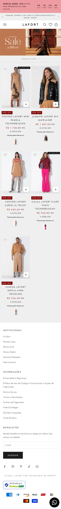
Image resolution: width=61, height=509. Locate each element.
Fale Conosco (9, 362)
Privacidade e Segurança (14, 378)
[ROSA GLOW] (45, 227)
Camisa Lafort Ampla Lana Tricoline (16, 290)
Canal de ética (9, 417)
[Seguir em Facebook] (4, 466)
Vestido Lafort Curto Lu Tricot (15, 203)
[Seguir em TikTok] (29, 466)
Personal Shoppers (12, 357)
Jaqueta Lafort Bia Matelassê (45, 118)
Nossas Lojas (9, 341)
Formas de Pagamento (13, 402)
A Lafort (6, 336)
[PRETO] (45, 138)
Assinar (13, 455)
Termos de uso (10, 392)
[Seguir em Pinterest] (21, 466)
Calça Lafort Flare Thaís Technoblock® (45, 205)
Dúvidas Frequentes (12, 412)
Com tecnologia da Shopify (39, 475)
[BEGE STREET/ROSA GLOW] (15, 223)
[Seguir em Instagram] (12, 466)
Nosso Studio (9, 351)
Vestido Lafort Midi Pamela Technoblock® (15, 120)
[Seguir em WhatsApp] (37, 466)
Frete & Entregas (10, 407)
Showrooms (8, 346)
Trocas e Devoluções (12, 397)
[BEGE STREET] (15, 142)
